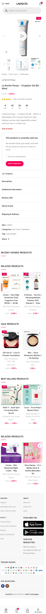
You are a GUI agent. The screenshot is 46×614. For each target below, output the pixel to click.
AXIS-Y (11, 419)
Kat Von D (11, 364)
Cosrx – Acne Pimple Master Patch (33, 409)
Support (3, 498)
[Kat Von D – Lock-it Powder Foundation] (11, 340)
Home (4, 74)
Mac (33, 365)
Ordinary (33, 309)
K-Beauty (6, 416)
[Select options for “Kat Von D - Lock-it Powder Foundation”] (18, 333)
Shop (25, 511)
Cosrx (33, 419)
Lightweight (11, 234)
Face (6, 358)
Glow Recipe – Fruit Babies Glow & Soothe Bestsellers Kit (33, 469)
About (26, 498)
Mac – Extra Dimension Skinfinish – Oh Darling (33, 355)
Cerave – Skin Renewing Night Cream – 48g (11, 468)
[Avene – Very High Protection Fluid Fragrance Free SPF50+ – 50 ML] (11, 282)
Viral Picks (36, 416)
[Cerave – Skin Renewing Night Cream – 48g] (11, 452)
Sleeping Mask (31, 413)
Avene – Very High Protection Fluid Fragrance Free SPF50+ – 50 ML (11, 299)
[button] (4, 36)
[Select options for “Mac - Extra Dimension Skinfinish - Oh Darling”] (40, 333)
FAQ (2, 538)
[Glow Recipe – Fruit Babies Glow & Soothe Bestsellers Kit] (33, 452)
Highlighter (35, 361)
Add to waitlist (14, 163)
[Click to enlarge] (6, 52)
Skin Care (13, 74)
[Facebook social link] (8, 239)
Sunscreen (15, 306)
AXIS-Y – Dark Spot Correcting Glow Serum (11, 410)
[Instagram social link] (7, 586)
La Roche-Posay (8, 80)
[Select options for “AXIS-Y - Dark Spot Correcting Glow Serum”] (18, 388)
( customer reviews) (22, 99)
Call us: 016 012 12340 (8, 511)
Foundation (13, 358)
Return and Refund (7, 534)
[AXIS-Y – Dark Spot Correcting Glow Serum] (11, 395)
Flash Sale (11, 361)
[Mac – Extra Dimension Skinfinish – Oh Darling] (33, 340)
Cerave (11, 477)
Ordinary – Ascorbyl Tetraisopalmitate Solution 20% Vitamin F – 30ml (33, 299)
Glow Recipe (33, 480)
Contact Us (27, 506)
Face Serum (37, 306)
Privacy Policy (5, 521)
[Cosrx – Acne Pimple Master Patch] (33, 395)
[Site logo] (22, 3)
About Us (26, 502)
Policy (3, 517)
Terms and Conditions (8, 526)
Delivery (3, 530)
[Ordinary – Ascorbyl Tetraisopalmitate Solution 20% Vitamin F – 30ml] (33, 282)
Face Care (37, 477)
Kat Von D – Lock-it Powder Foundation (11, 354)
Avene (11, 309)
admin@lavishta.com (8, 506)
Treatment (24, 74)
